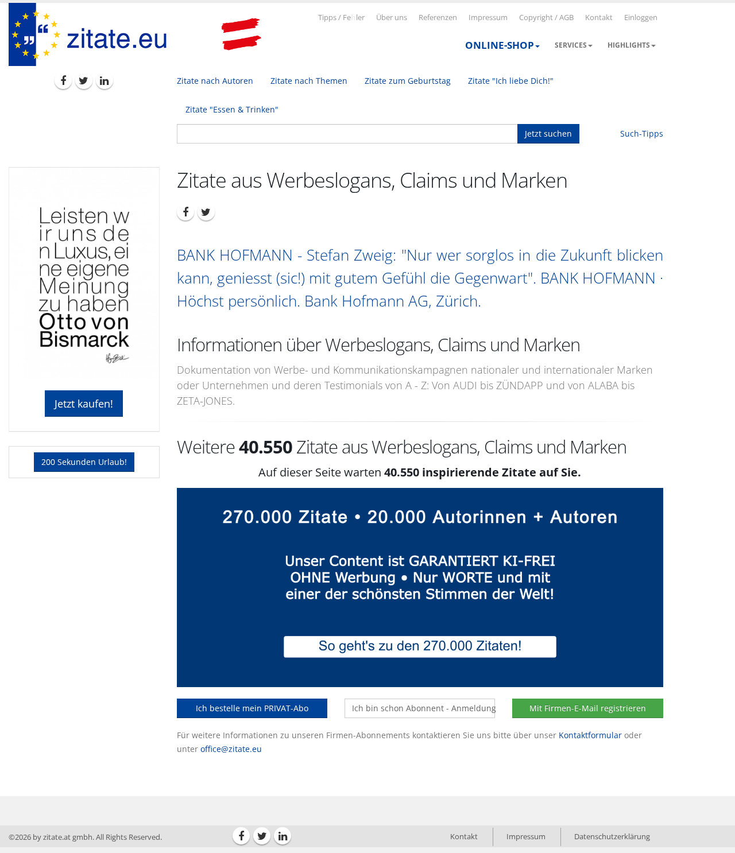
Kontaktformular (590, 735)
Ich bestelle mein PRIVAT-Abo (252, 708)
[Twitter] (83, 80)
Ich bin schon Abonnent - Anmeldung (423, 708)
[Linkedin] (104, 80)
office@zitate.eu (231, 748)
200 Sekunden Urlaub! (84, 461)
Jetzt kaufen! (84, 403)
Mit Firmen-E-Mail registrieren (587, 708)
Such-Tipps (641, 133)
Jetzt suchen (548, 133)
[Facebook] (63, 80)
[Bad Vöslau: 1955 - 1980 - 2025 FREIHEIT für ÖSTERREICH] (241, 34)
